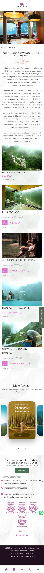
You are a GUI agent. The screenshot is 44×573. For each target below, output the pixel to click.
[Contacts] (30, 569)
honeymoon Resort (28, 119)
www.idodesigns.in (26, 556)
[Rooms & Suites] (22, 569)
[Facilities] (14, 569)
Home (4, 47)
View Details (6, 180)
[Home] (6, 569)
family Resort (11, 121)
